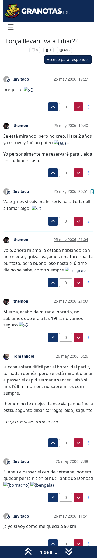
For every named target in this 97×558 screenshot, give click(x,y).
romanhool (23, 356)
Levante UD (16, 50)
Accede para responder (68, 59)
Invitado (21, 79)
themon (20, 125)
